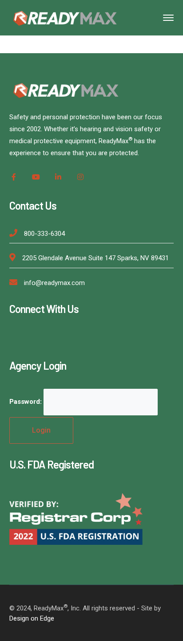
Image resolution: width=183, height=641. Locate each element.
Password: (26, 402)
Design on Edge (31, 618)
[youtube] (36, 176)
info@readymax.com (54, 283)
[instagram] (80, 176)
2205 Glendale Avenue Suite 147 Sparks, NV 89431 (95, 258)
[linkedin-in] (58, 176)
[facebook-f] (13, 176)
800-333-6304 (44, 234)
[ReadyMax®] (64, 17)
